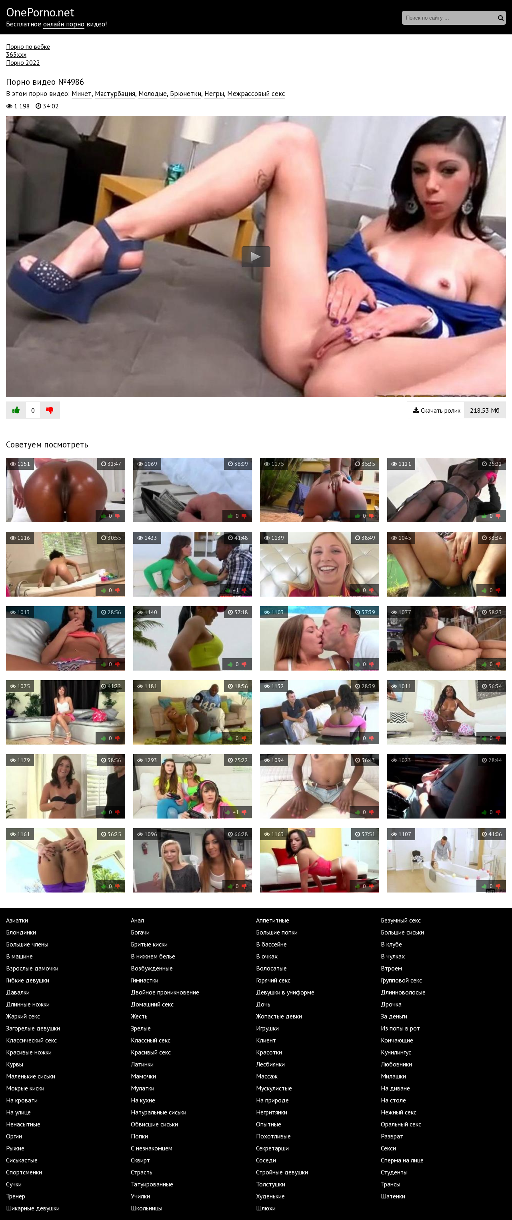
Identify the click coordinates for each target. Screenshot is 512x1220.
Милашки (393, 1076)
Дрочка (391, 1004)
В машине (19, 956)
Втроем (391, 968)
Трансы (390, 1184)
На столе (393, 1100)
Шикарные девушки (33, 1208)
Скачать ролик (459, 410)
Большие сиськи (402, 932)
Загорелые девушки (33, 1028)
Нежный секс (398, 1112)
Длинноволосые (403, 992)
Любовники (396, 1064)
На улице (18, 1112)
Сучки (14, 1184)
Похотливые (273, 1136)
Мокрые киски (25, 1088)
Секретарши (272, 1148)
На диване (395, 1088)
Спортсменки (24, 1172)
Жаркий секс (23, 1016)
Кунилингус (396, 1052)
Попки (139, 1136)
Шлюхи (266, 1208)
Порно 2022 (23, 62)
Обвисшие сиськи (154, 1124)
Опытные (268, 1124)
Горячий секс (273, 980)
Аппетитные (272, 920)
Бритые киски (149, 944)
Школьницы (146, 1208)
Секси (388, 1148)
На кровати (22, 1100)
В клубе (391, 944)
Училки (140, 1196)
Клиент (266, 1040)
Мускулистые (274, 1088)
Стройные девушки (282, 1172)
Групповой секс (401, 980)
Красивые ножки (29, 1052)
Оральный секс (401, 1124)
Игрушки (267, 1028)
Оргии (14, 1136)
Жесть (139, 1016)
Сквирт (140, 1160)
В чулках (393, 956)
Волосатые (271, 968)
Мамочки (143, 1076)
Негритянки (271, 1112)
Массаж (267, 1076)
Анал (137, 920)
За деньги (394, 1016)
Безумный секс (401, 920)
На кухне (143, 1100)
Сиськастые (22, 1160)
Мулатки (142, 1088)
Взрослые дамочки (32, 968)
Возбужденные (152, 968)
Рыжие (15, 1148)
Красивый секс (151, 1052)
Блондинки (21, 932)
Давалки (18, 992)
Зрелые (141, 1028)
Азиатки (17, 920)
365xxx (16, 54)
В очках (267, 956)
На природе (272, 1100)
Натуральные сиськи (158, 1112)
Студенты (394, 1172)
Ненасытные (23, 1124)
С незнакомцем (151, 1148)
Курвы (14, 1064)
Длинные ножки (28, 1004)
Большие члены (27, 944)
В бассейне (271, 944)
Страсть (141, 1172)
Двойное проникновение (165, 992)
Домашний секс (152, 1004)
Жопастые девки (279, 1016)
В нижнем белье (153, 956)
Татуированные (152, 1184)
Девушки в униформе (285, 992)
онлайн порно (63, 24)
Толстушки (270, 1184)
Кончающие (397, 1040)
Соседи (266, 1160)
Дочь (263, 1004)
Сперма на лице (402, 1160)
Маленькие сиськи (30, 1076)
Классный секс (150, 1040)
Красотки (269, 1052)
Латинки (142, 1064)
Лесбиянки (270, 1064)
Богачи (140, 932)
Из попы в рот (400, 1028)
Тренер (15, 1196)
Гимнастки (144, 980)
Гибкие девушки (27, 980)
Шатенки (393, 1196)
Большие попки (277, 932)
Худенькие (270, 1196)
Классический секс (31, 1040)
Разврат (392, 1136)
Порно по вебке (28, 46)
